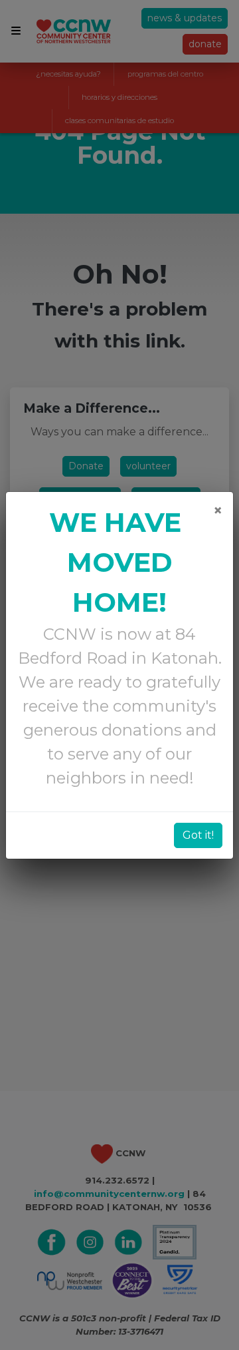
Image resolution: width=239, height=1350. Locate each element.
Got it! (198, 835)
